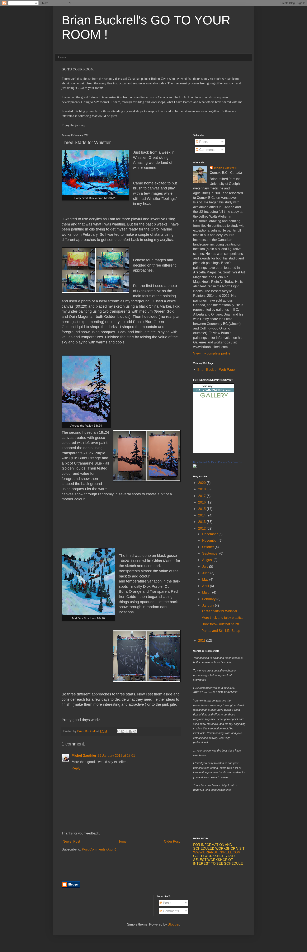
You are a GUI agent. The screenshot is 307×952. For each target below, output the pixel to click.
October (208, 547)
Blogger (173, 924)
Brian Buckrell (225, 168)
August (207, 560)
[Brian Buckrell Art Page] (195, 466)
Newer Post (71, 841)
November (210, 540)
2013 (202, 522)
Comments (206, 150)
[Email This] (119, 731)
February (209, 599)
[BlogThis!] (123, 731)
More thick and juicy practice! (223, 617)
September (210, 553)
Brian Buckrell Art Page (204, 462)
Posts (203, 142)
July (205, 566)
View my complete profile (211, 353)
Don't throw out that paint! (220, 624)
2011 (202, 640)
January (208, 605)
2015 (202, 509)
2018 (202, 489)
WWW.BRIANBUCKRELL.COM (216, 852)
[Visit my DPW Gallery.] (213, 398)
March (207, 592)
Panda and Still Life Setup (221, 631)
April (206, 586)
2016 (202, 502)
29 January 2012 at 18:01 (116, 755)
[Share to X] (127, 731)
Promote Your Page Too (230, 462)
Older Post (172, 841)
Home (62, 57)
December (210, 534)
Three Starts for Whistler (219, 611)
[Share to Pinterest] (135, 731)
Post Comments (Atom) (99, 849)
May (205, 579)
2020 (202, 483)
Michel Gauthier (84, 755)
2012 (202, 528)
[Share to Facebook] (131, 731)
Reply (76, 768)
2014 (202, 515)
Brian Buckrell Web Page (216, 369)
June (206, 573)
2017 (202, 496)
